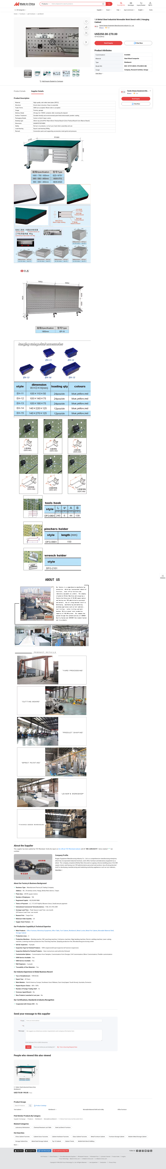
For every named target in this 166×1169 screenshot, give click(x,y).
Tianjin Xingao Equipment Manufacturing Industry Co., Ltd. (116, 25)
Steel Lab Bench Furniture (63, 1127)
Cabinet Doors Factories (41, 1136)
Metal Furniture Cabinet (98, 1136)
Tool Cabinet (64, 930)
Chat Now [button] (139, 43)
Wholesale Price (94, 1156)
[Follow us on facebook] (137, 1151)
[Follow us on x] (140, 1151)
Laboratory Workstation (22, 1127)
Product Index (115, 1156)
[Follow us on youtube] (146, 1151)
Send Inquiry (108, 43)
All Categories (20, 10)
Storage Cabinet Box (21, 1141)
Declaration (103, 1162)
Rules (151, 10)
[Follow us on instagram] (143, 1151)
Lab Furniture (31, 14)
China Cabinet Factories (22, 1136)
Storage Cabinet (21, 933)
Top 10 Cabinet (56, 1141)
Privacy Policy (112, 1162)
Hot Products (44, 1156)
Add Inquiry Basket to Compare (52, 81)
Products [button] (45, 4)
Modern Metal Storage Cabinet (137, 1136)
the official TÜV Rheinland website (70, 849)
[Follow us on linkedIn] (151, 1151)
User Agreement (93, 1162)
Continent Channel (105, 1156)
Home (15, 14)
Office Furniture (32, 930)
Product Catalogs (41, 1105)
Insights (123, 1156)
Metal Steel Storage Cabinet (40, 1141)
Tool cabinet (17, 1109)
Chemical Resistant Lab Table (42, 1127)
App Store (19, 1151)
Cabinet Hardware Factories (60, 1136)
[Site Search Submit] (109, 4)
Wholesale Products (83, 1156)
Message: (21, 1031)
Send (28, 1047)
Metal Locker (81, 930)
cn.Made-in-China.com (101, 1158)
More (15, 1145)
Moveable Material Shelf (106, 930)
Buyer (108, 10)
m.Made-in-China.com (87, 1158)
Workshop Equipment (44, 930)
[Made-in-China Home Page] (24, 4)
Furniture (22, 14)
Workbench (72, 930)
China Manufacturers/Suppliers (68, 1156)
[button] (103, 4)
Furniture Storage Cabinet (116, 1136)
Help (118, 10)
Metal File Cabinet (91, 930)
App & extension (129, 10)
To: (23, 1026)
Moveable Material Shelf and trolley (93, 1109)
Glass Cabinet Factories (80, 1136)
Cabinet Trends (69, 1141)
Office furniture (122, 1109)
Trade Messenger (44, 1151)
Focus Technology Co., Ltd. (70, 1162)
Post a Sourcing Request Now (67, 1047)
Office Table (55, 930)
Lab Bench (40, 14)
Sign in (150, 5)
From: (22, 1021)
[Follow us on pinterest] (148, 1151)
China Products (53, 1156)
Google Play (30, 1151)
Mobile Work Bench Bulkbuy (86, 1141)
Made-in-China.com (75, 1158)
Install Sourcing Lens (62, 1151)
